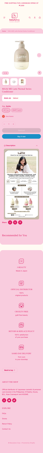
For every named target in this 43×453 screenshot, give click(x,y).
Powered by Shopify (28, 443)
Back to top (8, 370)
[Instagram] (9, 400)
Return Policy (7, 424)
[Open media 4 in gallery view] (22, 81)
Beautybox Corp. (15, 443)
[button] (29, 17)
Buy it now (22, 136)
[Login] (34, 17)
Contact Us (6, 429)
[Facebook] (4, 400)
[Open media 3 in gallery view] (14, 81)
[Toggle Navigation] (4, 17)
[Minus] (4, 124)
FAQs (4, 413)
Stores (4, 419)
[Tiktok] (14, 400)
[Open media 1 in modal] (21, 55)
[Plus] (13, 124)
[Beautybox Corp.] (14, 17)
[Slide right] (39, 55)
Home (4, 31)
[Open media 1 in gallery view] (5, 81)
